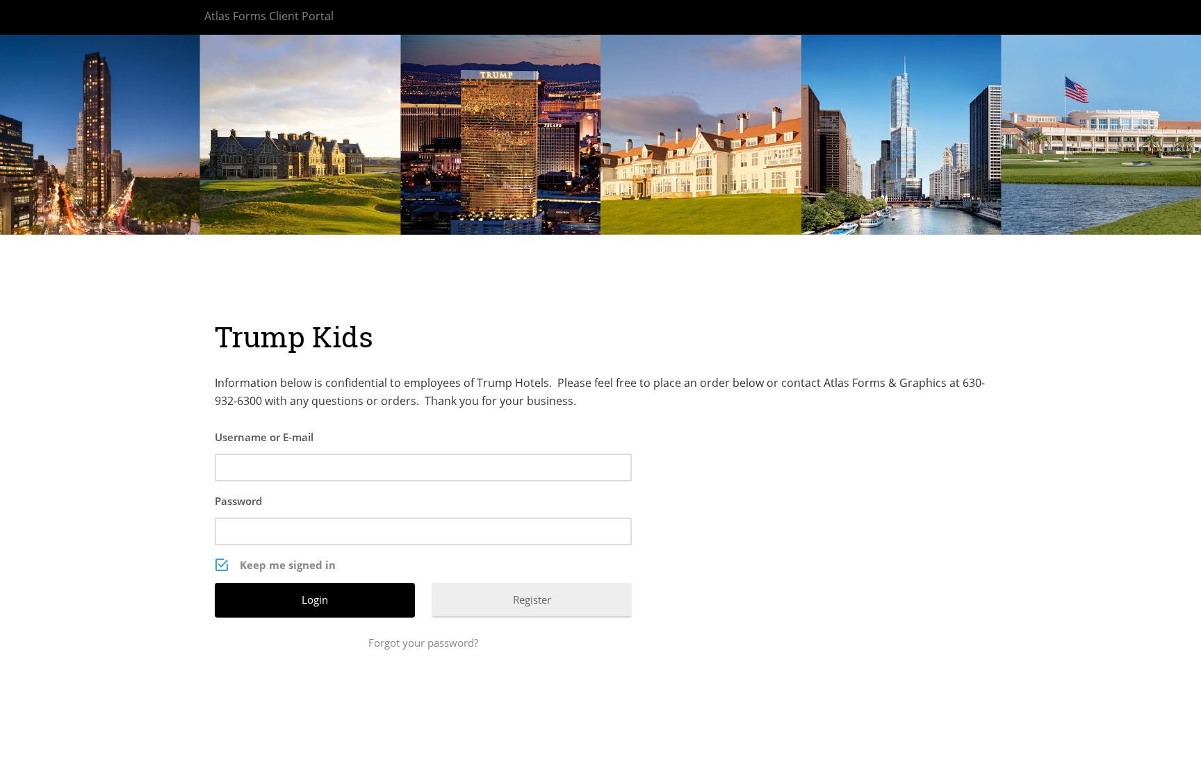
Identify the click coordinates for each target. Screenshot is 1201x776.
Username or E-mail (264, 437)
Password (238, 501)
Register (532, 599)
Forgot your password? (423, 643)
